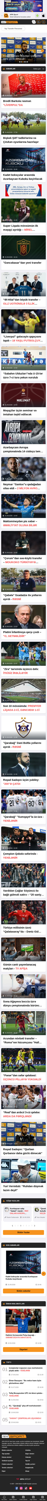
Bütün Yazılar (23, 1232)
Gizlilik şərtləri (30, 1464)
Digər (4, 1471)
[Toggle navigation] (43, 22)
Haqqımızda (29, 1467)
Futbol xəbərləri (7, 1464)
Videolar (28, 1457)
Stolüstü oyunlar (7, 1461)
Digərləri (23, 1349)
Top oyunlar (6, 1454)
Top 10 (27, 1461)
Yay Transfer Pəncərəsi (13, 29)
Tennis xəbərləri (7, 1467)
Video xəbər (42, 1499)
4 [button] (23, 1226)
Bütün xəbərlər (23, 1291)
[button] (4, 50)
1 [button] (15, 1226)
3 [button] (20, 1226)
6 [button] (29, 1226)
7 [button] (31, 1226)
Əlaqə (27, 1471)
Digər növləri (29, 1454)
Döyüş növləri (6, 1457)
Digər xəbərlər (33, 1499)
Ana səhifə (4, 1499)
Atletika (28, 1450)
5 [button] (26, 1226)
